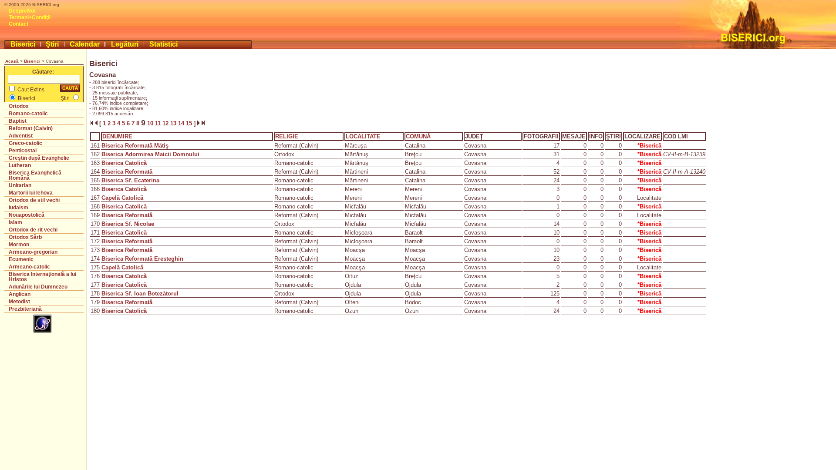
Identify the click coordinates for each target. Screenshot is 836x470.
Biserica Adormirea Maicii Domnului (150, 154)
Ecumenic (21, 259)
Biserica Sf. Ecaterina (130, 180)
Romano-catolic (28, 113)
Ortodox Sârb (25, 237)
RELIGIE (286, 136)
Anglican (19, 294)
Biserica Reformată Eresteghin (142, 258)
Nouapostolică (26, 215)
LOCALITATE (363, 136)
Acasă (12, 61)
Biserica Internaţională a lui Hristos (42, 277)
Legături (124, 44)
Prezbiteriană (25, 309)
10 (150, 123)
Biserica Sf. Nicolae (127, 224)
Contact (18, 24)
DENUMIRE (117, 136)
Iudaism (18, 207)
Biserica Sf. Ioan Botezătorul (140, 293)
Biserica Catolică (124, 163)
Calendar (85, 44)
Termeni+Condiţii (30, 17)
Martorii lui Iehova (31, 192)
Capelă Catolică (122, 198)
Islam (15, 222)
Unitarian (20, 185)
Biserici (22, 44)
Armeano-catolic (29, 266)
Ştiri (52, 44)
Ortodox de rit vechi (33, 229)
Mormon (19, 244)
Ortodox (19, 106)
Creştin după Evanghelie (39, 158)
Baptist (18, 121)
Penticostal (23, 150)
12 (166, 123)
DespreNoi (22, 11)
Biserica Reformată (126, 171)
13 (174, 123)
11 (158, 123)
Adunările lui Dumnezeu (38, 286)
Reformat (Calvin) (31, 128)
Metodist (19, 301)
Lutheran (20, 165)
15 (190, 123)
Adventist (21, 135)
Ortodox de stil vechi (34, 200)
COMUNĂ (418, 136)
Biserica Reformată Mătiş (135, 145)
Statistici (163, 44)
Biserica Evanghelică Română (35, 175)
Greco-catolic (25, 143)
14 (182, 123)
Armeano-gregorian (33, 252)
